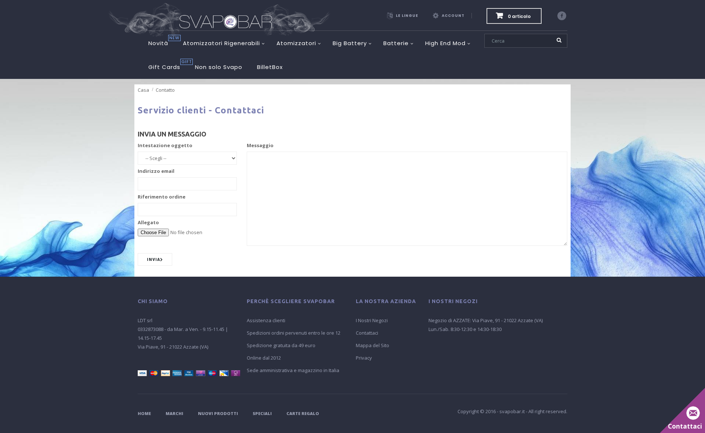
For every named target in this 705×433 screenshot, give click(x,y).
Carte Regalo (302, 413)
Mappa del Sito (372, 345)
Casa (143, 90)
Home (144, 413)
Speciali (262, 413)
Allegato (148, 222)
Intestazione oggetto (165, 145)
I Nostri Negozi (372, 320)
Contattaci (367, 333)
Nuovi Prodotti (218, 413)
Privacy (364, 357)
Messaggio (260, 145)
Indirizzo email (156, 171)
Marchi (174, 413)
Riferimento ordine (161, 196)
